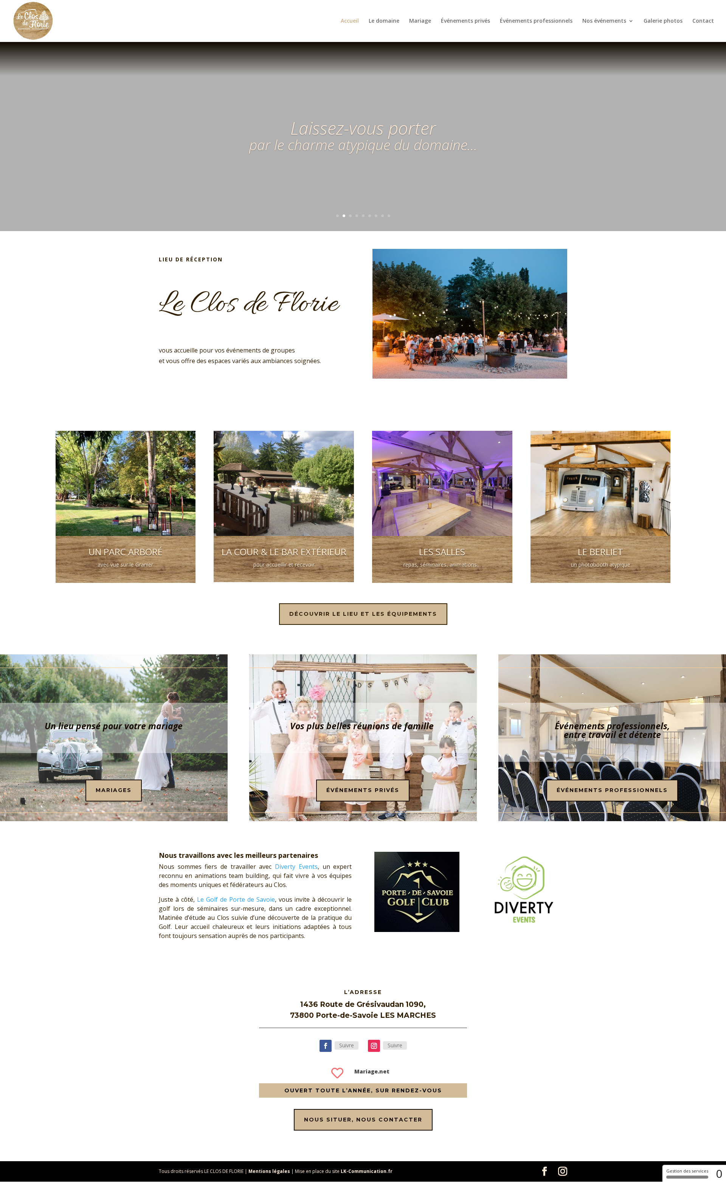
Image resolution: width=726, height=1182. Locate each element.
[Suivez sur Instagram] (374, 1046)
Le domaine (384, 21)
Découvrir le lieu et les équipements (363, 613)
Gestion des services (687, 1171)
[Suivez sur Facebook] (326, 1046)
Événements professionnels (536, 21)
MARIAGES (114, 790)
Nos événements (604, 21)
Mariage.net (371, 1071)
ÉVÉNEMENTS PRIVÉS (362, 790)
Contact (703, 21)
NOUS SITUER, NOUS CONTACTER (363, 1119)
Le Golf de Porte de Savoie (236, 899)
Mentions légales (269, 1171)
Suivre (346, 1045)
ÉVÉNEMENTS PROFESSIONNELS (612, 790)
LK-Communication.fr (366, 1171)
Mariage (420, 21)
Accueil (350, 21)
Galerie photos (663, 21)
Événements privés (465, 21)
